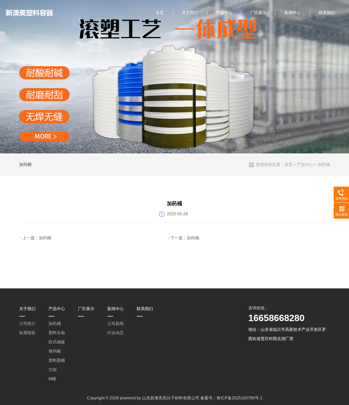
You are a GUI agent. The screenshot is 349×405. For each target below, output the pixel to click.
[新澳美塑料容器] (29, 13)
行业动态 (115, 333)
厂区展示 (258, 12)
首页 (160, 12)
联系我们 (327, 12)
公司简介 (27, 323)
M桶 (52, 379)
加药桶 (324, 164)
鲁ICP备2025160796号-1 (239, 398)
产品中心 (224, 12)
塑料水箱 (57, 333)
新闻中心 (292, 12)
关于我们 (190, 12)
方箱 (53, 369)
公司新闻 (115, 323)
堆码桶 (55, 351)
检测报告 (27, 333)
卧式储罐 (57, 342)
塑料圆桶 (57, 360)
